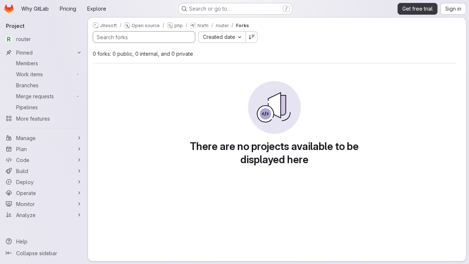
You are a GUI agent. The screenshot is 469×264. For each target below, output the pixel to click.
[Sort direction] (252, 37)
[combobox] (221, 37)
